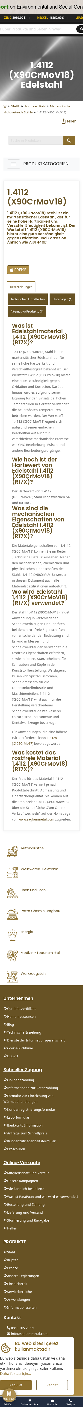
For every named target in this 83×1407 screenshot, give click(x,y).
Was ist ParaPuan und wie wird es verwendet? (42, 1196)
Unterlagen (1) (62, 299)
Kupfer (12, 1260)
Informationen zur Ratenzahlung (32, 1088)
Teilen (71, 121)
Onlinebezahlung (20, 1080)
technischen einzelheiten (28, 299)
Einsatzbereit (17, 1284)
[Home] (4, 106)
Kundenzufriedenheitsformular (31, 1141)
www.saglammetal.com (36, 819)
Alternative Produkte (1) (27, 311)
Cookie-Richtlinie (20, 1048)
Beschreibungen (21, 287)
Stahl (11, 1252)
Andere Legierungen (23, 1276)
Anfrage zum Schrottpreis (27, 1133)
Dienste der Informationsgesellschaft (36, 1040)
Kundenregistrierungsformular (31, 1109)
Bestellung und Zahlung (26, 1204)
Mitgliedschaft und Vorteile (28, 1173)
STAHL (15, 106)
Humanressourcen (21, 1016)
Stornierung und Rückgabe (28, 1220)
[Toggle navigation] (13, 164)
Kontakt (12, 1318)
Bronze (12, 1268)
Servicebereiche (19, 1291)
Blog (10, 1024)
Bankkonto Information (25, 1125)
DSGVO (12, 1056)
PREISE (19, 269)
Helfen (12, 1228)
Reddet (52, 1385)
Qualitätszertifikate (21, 1008)
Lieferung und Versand (25, 1212)
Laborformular (18, 1117)
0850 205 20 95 (22, 1328)
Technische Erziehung (24, 1032)
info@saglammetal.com (28, 1333)
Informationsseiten (22, 1307)
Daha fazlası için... (15, 1373)
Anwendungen (18, 1299)
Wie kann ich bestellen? (25, 1188)
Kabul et (15, 1385)
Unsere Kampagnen (22, 1181)
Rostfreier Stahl (34, 106)
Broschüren (16, 1149)
